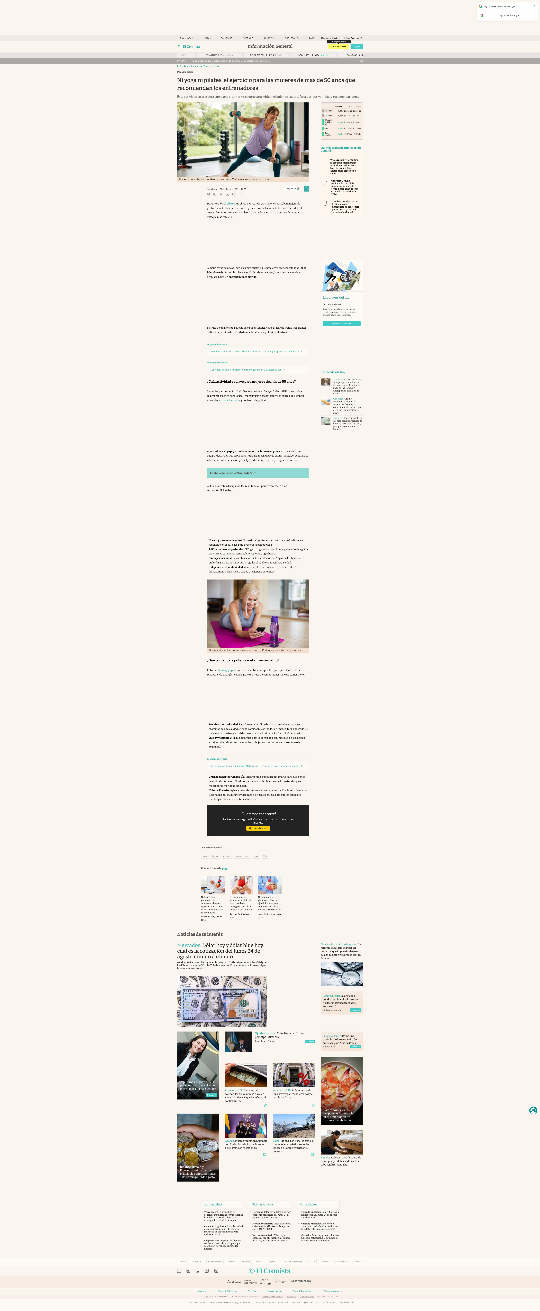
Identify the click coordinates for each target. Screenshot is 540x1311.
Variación (338, 106)
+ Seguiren (293, 189)
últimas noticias (186, 38)
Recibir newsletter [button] (343, 323)
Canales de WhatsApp (227, 1291)
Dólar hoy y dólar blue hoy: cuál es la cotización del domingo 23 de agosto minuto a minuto (272, 61)
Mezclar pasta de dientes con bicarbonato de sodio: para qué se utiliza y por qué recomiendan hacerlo (345, 207)
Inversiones (342, 1261)
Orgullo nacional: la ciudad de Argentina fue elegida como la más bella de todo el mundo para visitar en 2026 (344, 187)
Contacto (202, 1291)
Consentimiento (307, 1296)
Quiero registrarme (258, 828)
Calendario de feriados (293, 1261)
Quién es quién (292, 38)
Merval (259, 1261)
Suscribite (252, 1291)
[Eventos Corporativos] (250, 1282)
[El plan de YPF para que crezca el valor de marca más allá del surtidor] (198, 1065)
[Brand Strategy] (265, 1282)
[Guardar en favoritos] (306, 189)
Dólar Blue (196, 1261)
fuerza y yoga (226, 670)
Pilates (215, 856)
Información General (201, 66)
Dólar (207, 38)
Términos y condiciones (272, 1296)
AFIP (312, 1261)
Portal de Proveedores (302, 1291)
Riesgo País (269, 38)
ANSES (357, 1261)
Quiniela (272, 1261)
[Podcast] (281, 1282)
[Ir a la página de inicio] (192, 46)
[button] (533, 1110)
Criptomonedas (215, 1261)
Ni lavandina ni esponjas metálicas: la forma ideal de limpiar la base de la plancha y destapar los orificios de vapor (344, 167)
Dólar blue (226, 38)
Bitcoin (232, 1261)
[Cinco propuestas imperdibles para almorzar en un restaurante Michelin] (342, 1091)
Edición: (351, 38)
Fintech (245, 1261)
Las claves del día (336, 297)
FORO (311, 38)
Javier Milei (248, 38)
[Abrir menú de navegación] (179, 46)
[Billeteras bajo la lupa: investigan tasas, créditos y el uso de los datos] (294, 1075)
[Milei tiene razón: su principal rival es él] (238, 1044)
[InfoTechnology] (301, 1282)
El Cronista (182, 66)
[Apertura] (234, 1282)
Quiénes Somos (275, 1291)
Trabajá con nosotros (333, 1291)
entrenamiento (242, 856)
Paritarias (326, 1261)
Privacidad (291, 1296)
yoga (217, 66)
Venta (349, 106)
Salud (256, 856)
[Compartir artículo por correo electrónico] (233, 194)
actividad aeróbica (230, 400)
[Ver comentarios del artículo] (240, 194)
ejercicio (227, 856)
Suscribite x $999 (338, 46)
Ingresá (357, 46)
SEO (265, 856)
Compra (358, 106)
